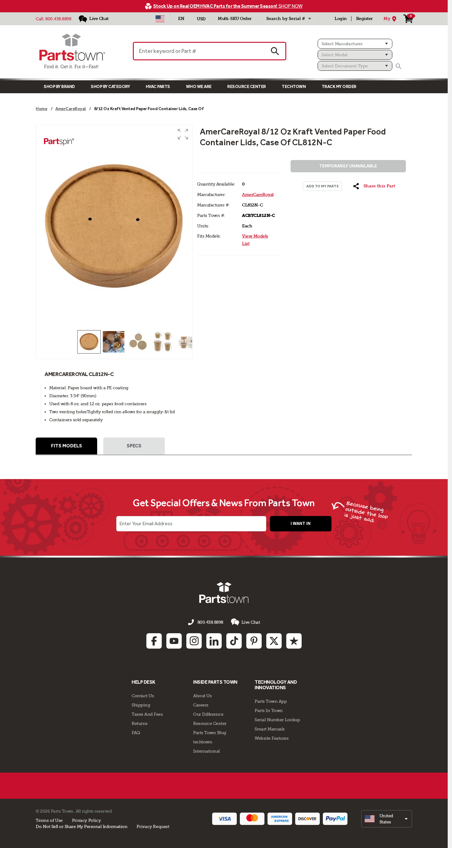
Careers (200, 704)
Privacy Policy (86, 820)
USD (201, 19)
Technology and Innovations (276, 684)
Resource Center (246, 86)
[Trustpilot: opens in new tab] (294, 641)
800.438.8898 (58, 18)
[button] (183, 134)
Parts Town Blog (209, 732)
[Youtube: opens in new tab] (174, 641)
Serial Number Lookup (277, 719)
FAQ (136, 732)
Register (364, 18)
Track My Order (339, 86)
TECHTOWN (294, 86)
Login (341, 18)
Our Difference (208, 714)
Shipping (141, 704)
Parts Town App (271, 701)
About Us (202, 695)
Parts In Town (269, 710)
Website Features (271, 738)
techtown (202, 741)
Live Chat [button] (250, 622)
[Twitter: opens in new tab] (274, 641)
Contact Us (143, 695)
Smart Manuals (270, 728)
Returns (140, 723)
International (206, 751)
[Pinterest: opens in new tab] (254, 641)
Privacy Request (153, 826)
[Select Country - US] (160, 18)
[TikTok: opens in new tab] (234, 641)
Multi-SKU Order (235, 18)
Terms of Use (49, 820)
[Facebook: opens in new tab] (154, 641)
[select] (386, 818)
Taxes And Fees (147, 714)
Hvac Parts (158, 86)
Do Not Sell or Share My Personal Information (81, 826)
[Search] (398, 66)
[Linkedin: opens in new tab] (214, 641)
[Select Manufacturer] (355, 44)
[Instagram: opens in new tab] (194, 641)
